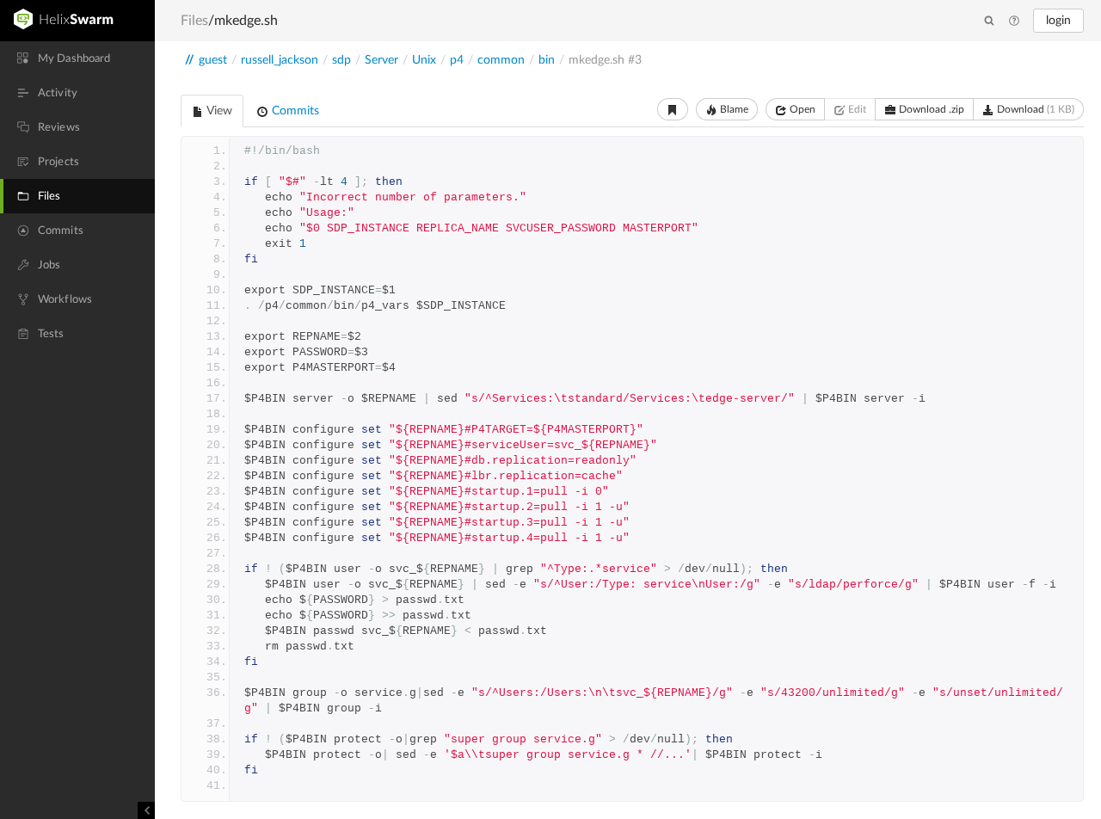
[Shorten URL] (672, 109)
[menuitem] (77, 58)
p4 (457, 60)
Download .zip (930, 109)
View (218, 111)
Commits (293, 111)
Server (381, 60)
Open (801, 109)
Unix (424, 60)
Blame (732, 109)
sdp (341, 60)
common (501, 60)
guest (213, 60)
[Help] (1014, 21)
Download (1034, 109)
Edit (856, 109)
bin (546, 60)
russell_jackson (279, 60)
